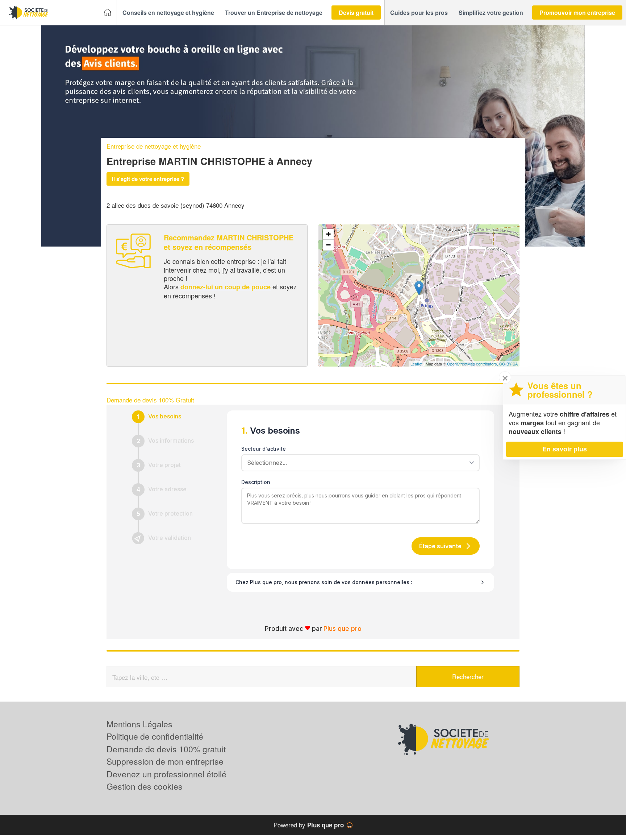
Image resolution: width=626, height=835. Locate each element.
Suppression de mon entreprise (165, 761)
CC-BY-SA (508, 364)
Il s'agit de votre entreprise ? (148, 179)
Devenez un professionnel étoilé (166, 774)
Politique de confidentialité (155, 736)
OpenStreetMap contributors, (473, 364)
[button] (168, 13)
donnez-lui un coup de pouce (225, 287)
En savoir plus (564, 449)
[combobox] (358, 463)
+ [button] (328, 234)
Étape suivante (440, 546)
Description (255, 482)
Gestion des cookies (145, 786)
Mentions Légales (139, 724)
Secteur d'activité (263, 449)
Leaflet (416, 364)
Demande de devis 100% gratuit (166, 749)
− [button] (328, 244)
